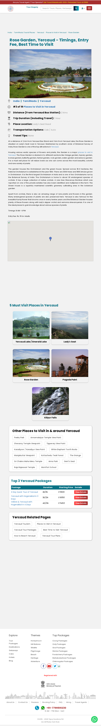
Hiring (68, 702)
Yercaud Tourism (22, 524)
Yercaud (40, 32)
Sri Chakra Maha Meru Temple (28, 461)
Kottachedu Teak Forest (52, 455)
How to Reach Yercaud (24, 535)
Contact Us (23, 702)
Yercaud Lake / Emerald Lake (31, 341)
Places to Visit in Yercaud (56, 32)
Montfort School (48, 467)
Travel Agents (81, 702)
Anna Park (53, 461)
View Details (80, 492)
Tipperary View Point (56, 443)
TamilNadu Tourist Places (24, 32)
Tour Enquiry (32, 7)
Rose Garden (31, 379)
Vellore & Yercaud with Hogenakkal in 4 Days (21, 503)
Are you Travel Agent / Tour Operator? (28, 2)
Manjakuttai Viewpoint (24, 455)
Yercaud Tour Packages (25, 530)
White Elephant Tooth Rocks (64, 449)
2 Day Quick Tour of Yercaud (24, 492)
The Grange (75, 455)
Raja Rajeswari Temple (24, 467)
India (10, 32)
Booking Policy (48, 702)
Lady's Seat (70, 341)
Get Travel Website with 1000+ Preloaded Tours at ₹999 (66, 2)
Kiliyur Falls (50, 417)
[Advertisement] (50, 22)
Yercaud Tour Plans (51, 535)
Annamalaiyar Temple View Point (46, 437)
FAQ (60, 702)
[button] (50, 239)
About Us (10, 702)
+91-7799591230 (56, 707)
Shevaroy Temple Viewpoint (27, 443)
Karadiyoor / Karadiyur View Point (29, 449)
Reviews (35, 702)
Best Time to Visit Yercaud (55, 530)
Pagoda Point (70, 379)
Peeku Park (19, 437)
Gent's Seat (69, 461)
